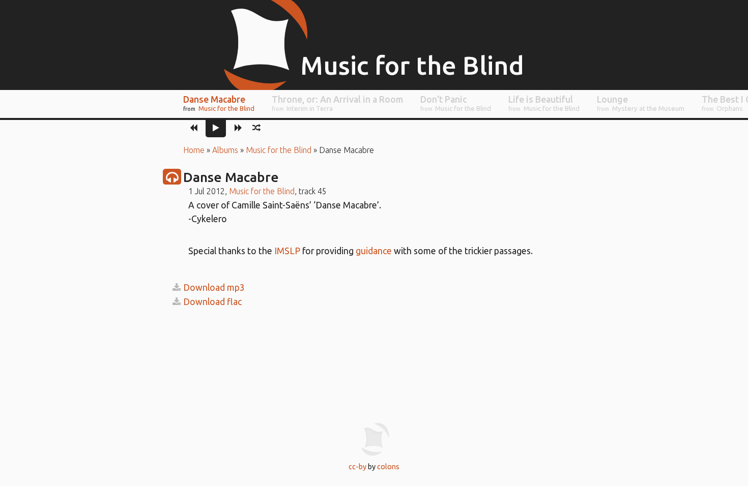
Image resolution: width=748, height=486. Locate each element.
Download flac (212, 302)
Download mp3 (214, 287)
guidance (374, 251)
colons (388, 467)
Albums (225, 150)
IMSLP (287, 251)
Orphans (729, 108)
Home (194, 150)
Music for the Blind (226, 108)
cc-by (357, 467)
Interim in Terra (309, 108)
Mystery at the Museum (648, 108)
